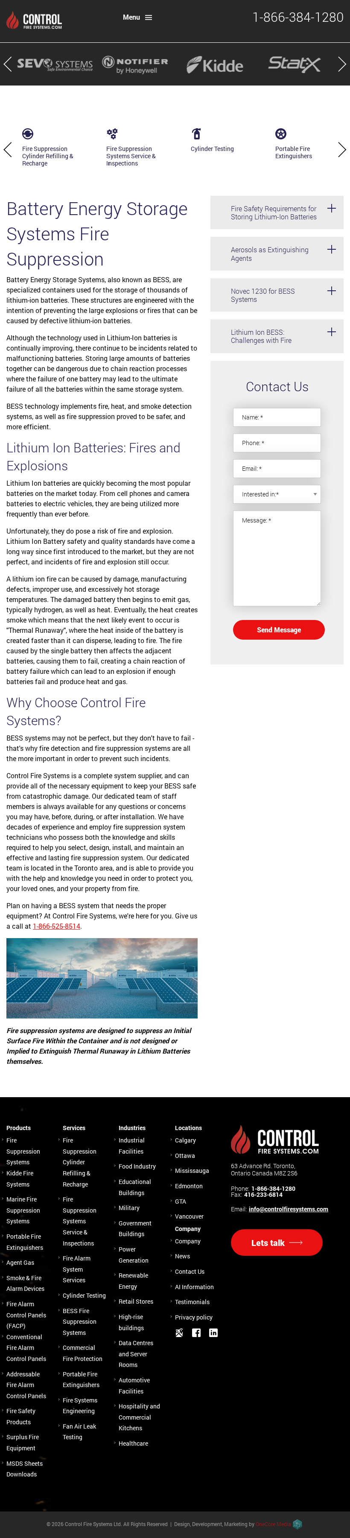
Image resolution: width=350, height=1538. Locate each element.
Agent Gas (20, 1262)
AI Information (194, 1287)
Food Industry (137, 1166)
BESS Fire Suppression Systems (79, 1322)
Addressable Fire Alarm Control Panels (26, 1385)
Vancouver (189, 1216)
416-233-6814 (263, 1195)
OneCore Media (273, 1523)
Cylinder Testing (84, 1295)
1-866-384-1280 (273, 1189)
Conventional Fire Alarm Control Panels (26, 1348)
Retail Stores (136, 1301)
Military (129, 1208)
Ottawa (185, 1155)
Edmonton (189, 1186)
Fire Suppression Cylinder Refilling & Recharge (79, 1162)
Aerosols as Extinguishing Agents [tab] (270, 253)
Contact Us (189, 1271)
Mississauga (192, 1170)
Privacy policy (194, 1317)
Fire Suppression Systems (23, 1151)
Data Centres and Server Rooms (136, 1354)
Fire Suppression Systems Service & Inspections (79, 1221)
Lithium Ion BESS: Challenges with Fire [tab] (261, 336)
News (182, 1256)
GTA (180, 1201)
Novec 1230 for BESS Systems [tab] (263, 295)
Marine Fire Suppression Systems (23, 1210)
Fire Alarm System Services (76, 1269)
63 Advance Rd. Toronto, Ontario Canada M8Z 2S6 (264, 1169)
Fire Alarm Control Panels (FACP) (26, 1315)
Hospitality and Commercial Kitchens (139, 1417)
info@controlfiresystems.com (288, 1209)
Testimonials (192, 1302)
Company (188, 1241)
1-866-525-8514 (56, 925)
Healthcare (133, 1443)
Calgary (185, 1140)
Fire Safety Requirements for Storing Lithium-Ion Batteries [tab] (274, 212)
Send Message (279, 629)
